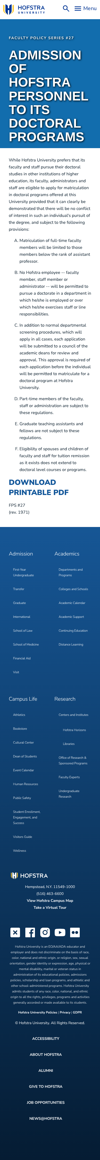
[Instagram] (45, 937)
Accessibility (45, 1038)
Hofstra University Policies (38, 1013)
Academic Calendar (72, 603)
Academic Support (71, 617)
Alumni (45, 1070)
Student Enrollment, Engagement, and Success (27, 817)
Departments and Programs (71, 573)
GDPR (77, 1013)
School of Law (23, 631)
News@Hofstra (45, 1118)
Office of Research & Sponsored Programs (73, 761)
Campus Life (23, 699)
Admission (21, 554)
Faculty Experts (69, 777)
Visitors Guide (22, 837)
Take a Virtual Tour (50, 907)
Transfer (18, 589)
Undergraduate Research (69, 794)
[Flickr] (75, 937)
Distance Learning (71, 645)
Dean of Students (25, 757)
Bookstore (20, 729)
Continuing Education (73, 631)
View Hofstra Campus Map (50, 900)
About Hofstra (46, 1054)
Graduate (19, 603)
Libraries (69, 744)
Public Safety (22, 798)
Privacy (65, 1013)
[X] (15, 937)
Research (64, 699)
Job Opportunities (46, 1102)
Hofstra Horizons (74, 730)
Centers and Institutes (73, 715)
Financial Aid (22, 658)
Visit (16, 672)
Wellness (19, 851)
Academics (66, 554)
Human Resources (25, 784)
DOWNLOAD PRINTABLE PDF (39, 487)
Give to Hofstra (45, 1086)
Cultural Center (23, 743)
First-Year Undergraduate (23, 573)
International (21, 617)
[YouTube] (60, 937)
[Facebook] (30, 937)
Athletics (19, 715)
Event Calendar (23, 770)
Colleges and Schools (73, 589)
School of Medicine (26, 645)
